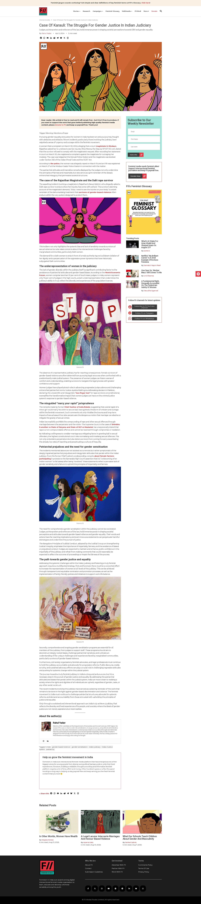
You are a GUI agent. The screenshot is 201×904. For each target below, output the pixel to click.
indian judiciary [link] (94, 747)
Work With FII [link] (117, 872)
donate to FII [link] (60, 125)
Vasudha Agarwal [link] (151, 291)
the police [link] (55, 164)
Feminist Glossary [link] (112, 11)
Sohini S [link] (147, 251)
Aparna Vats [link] (88, 842)
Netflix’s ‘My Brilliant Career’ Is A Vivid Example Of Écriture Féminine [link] (149, 259)
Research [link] (86, 11)
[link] (198, 274)
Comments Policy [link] (145, 865)
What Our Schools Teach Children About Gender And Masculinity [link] (140, 837)
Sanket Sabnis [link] (131, 842)
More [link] (146, 11)
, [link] (93, 427)
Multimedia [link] (126, 11)
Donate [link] (154, 11)
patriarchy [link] (50, 749)
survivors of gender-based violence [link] (95, 192)
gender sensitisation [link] (80, 747)
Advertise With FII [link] (119, 865)
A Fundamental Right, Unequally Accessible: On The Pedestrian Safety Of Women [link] (150, 284)
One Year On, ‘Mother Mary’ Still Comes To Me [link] (151, 271)
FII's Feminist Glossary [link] (139, 186)
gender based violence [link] (61, 747)
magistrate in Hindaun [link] (106, 146)
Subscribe (133, 155)
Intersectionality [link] (44, 20)
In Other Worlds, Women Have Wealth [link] (58, 836)
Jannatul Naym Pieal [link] (152, 265)
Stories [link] (76, 11)
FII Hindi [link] (138, 11)
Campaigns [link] (97, 11)
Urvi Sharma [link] (149, 276)
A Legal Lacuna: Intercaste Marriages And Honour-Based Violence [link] (100, 837)
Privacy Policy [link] (143, 872)
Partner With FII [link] (118, 868)
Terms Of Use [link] (143, 868)
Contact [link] (88, 868)
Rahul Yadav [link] (46, 33)
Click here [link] (145, 3)
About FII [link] (89, 865)
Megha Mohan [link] (48, 840)
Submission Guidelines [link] (94, 872)
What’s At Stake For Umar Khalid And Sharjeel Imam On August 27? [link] (149, 244)
